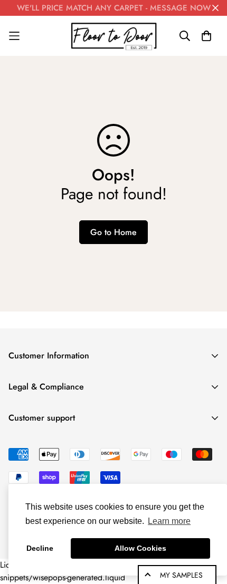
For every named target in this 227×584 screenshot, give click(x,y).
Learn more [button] (169, 521)
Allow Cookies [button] (140, 548)
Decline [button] (39, 548)
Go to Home (113, 232)
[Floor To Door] (114, 36)
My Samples (181, 575)
